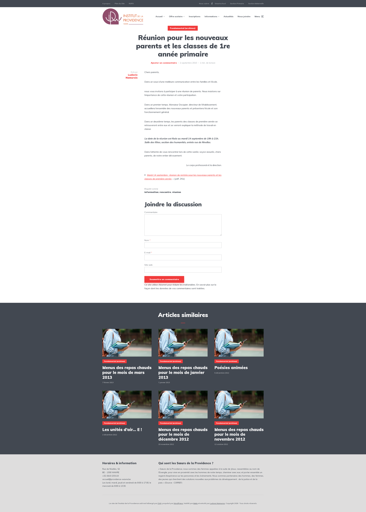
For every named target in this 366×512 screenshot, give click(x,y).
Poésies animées (231, 367)
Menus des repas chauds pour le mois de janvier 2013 (183, 372)
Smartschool (220, 3)
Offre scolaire (175, 16)
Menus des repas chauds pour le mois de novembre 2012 (239, 434)
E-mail (148, 252)
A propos (106, 3)
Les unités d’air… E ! (122, 429)
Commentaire (150, 212)
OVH (159, 503)
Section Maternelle (256, 3)
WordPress (178, 503)
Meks (195, 503)
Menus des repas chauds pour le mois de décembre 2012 (183, 434)
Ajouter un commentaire (164, 63)
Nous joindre (244, 16)
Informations (211, 16)
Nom (147, 240)
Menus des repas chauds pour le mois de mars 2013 (127, 372)
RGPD (131, 3)
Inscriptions (194, 16)
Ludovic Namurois (217, 503)
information (151, 192)
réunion (176, 192)
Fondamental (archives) (182, 28)
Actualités (228, 16)
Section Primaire (237, 3)
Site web (148, 265)
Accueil (159, 16)
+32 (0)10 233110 (110, 476)
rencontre (165, 192)
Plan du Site (120, 3)
